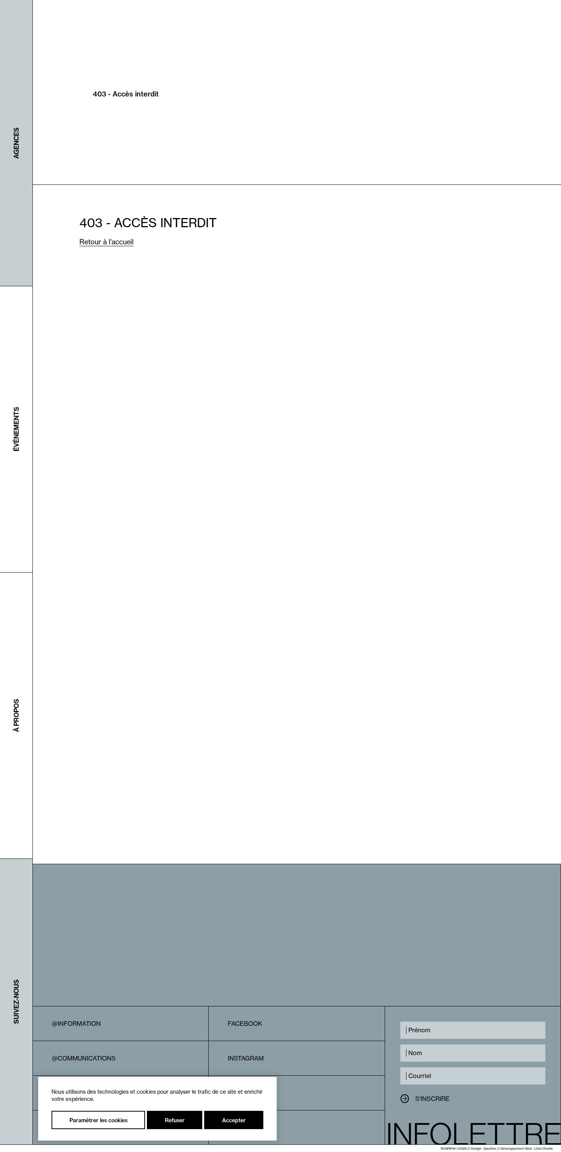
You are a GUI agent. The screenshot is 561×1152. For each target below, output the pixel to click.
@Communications (84, 1058)
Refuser (175, 1120)
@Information (76, 1023)
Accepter (234, 1120)
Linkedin (242, 1093)
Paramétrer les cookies (98, 1120)
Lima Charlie (543, 1148)
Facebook (245, 1023)
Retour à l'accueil (106, 241)
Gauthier (490, 1148)
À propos (16, 715)
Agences (16, 143)
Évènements (16, 429)
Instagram (246, 1058)
